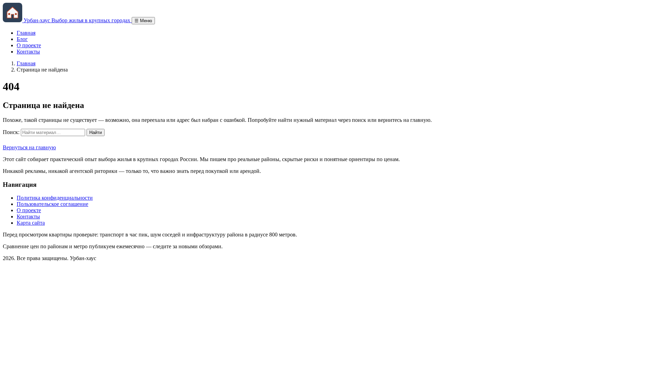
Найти (95, 132)
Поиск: (11, 132)
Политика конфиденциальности (55, 198)
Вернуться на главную (29, 147)
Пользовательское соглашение (52, 204)
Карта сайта (31, 223)
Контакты (28, 52)
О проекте (29, 45)
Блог (22, 39)
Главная (26, 33)
